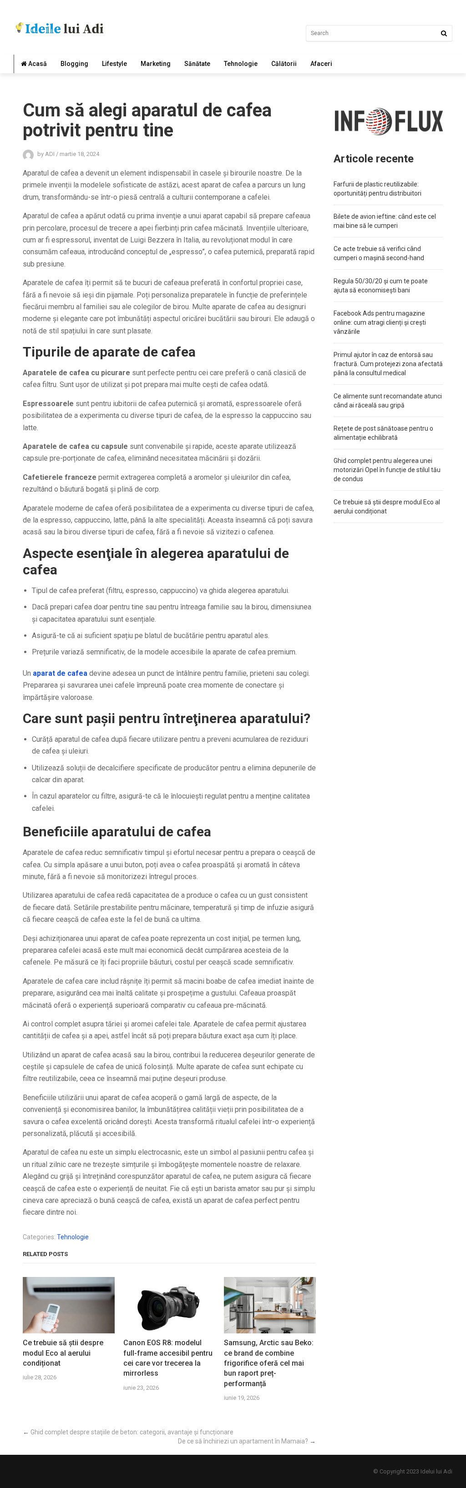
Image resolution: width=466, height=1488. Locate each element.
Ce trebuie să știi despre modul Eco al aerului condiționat (63, 1352)
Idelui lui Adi (436, 1471)
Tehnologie (241, 63)
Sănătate (197, 63)
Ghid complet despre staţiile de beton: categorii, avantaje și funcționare (131, 1432)
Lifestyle (114, 63)
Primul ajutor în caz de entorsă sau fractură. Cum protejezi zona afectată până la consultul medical (388, 364)
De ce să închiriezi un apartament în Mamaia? (243, 1441)
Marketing (156, 63)
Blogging (74, 63)
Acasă (37, 63)
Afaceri (321, 63)
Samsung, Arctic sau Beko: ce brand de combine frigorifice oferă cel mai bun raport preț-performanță (269, 1363)
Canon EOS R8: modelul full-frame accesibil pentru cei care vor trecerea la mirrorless (168, 1357)
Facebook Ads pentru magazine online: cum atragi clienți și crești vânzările (380, 322)
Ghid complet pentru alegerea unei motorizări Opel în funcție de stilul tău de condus (387, 470)
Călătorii (284, 63)
